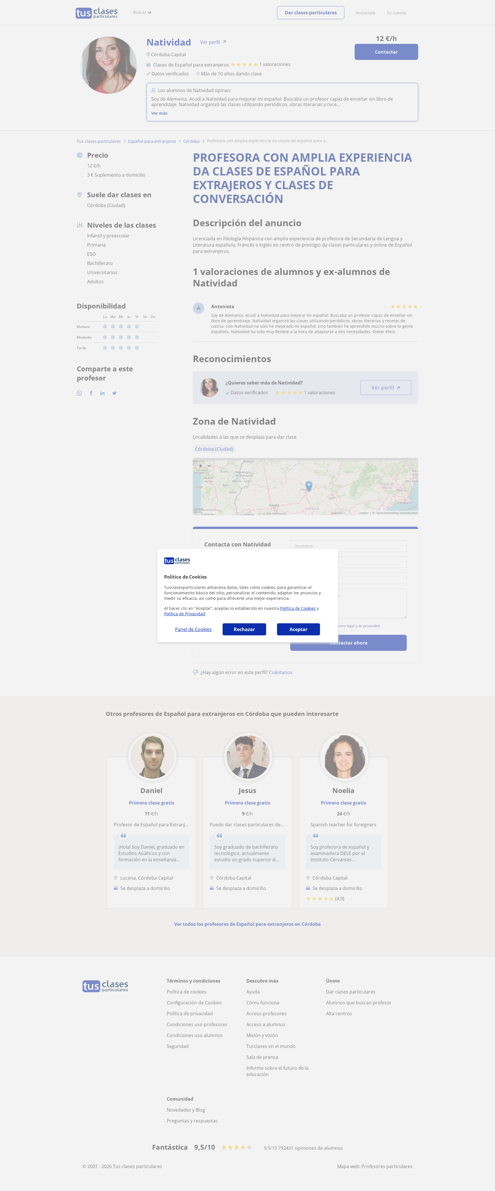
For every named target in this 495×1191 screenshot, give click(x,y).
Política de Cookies (298, 608)
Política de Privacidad (184, 613)
